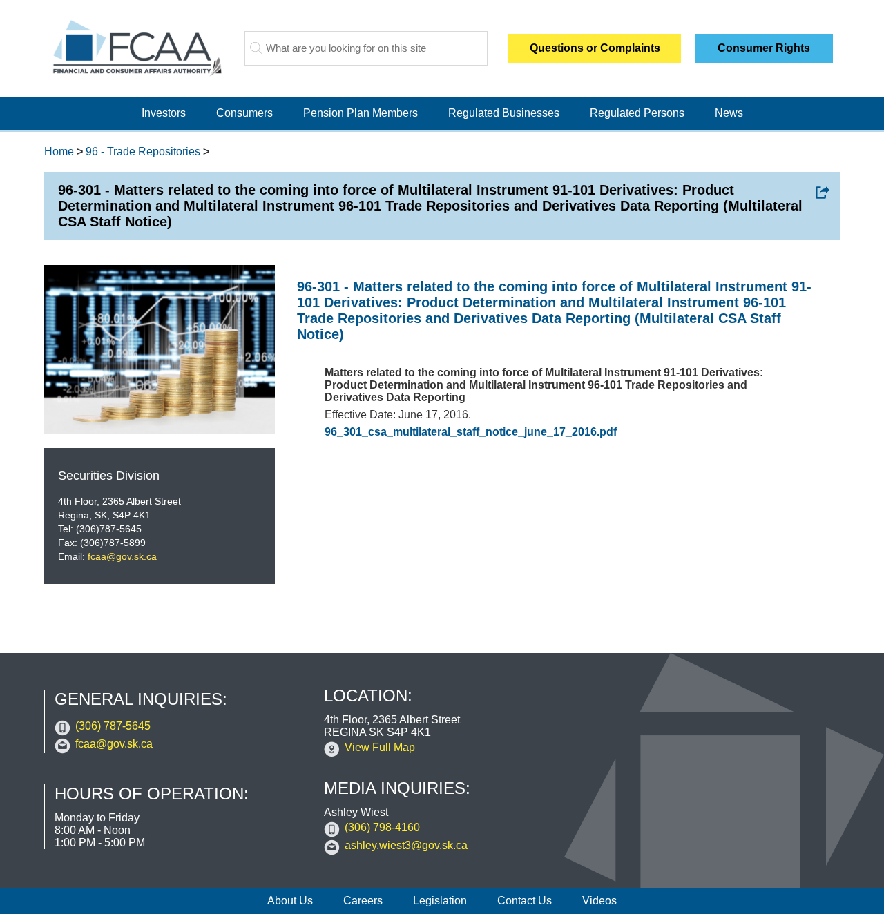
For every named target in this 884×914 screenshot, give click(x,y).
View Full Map (380, 747)
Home (59, 151)
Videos (599, 900)
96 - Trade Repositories (143, 151)
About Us (290, 900)
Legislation (440, 900)
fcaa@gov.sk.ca (122, 556)
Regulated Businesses (503, 113)
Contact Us (524, 900)
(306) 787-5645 (113, 726)
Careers (363, 900)
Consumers (244, 113)
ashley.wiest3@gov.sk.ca (406, 845)
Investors (164, 113)
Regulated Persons (637, 113)
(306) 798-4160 (382, 827)
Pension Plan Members (360, 113)
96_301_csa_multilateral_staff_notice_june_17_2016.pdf (471, 432)
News (729, 113)
